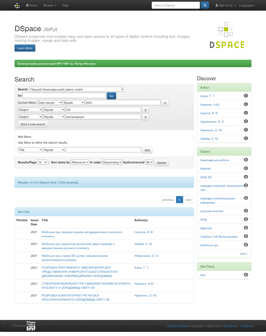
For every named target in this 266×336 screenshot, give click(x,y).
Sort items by (60, 162)
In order (95, 162)
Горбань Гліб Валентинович (219, 236)
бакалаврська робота (214, 160)
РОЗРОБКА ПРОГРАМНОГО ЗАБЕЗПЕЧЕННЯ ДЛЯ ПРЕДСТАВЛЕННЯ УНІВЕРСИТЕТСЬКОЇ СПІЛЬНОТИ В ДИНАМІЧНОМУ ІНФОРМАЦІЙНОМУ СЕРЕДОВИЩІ (79, 271)
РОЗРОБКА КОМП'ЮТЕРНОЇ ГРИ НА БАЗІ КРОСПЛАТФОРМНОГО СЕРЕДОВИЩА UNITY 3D (76, 297)
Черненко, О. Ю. (145, 295)
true (203, 275)
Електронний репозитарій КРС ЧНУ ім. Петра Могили (56, 63)
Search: (23, 89)
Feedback (247, 326)
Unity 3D (206, 177)
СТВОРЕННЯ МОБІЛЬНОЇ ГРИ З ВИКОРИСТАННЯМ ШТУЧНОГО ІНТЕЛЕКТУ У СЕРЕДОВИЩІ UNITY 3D (86, 285)
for (20, 95)
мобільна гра (209, 245)
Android (205, 168)
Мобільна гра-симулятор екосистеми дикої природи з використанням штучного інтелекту (78, 246)
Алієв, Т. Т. (141, 267)
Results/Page (27, 162)
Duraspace (230, 326)
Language (245, 5)
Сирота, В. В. (143, 232)
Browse (49, 5)
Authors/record (133, 162)
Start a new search (33, 124)
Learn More (25, 48)
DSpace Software (178, 326)
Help (66, 5)
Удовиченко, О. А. (146, 255)
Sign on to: (226, 5)
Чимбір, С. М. (143, 244)
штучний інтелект (212, 211)
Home (33, 5)
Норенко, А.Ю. (144, 283)
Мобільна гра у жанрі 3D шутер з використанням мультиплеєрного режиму (75, 257)
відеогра (206, 228)
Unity (203, 219)
